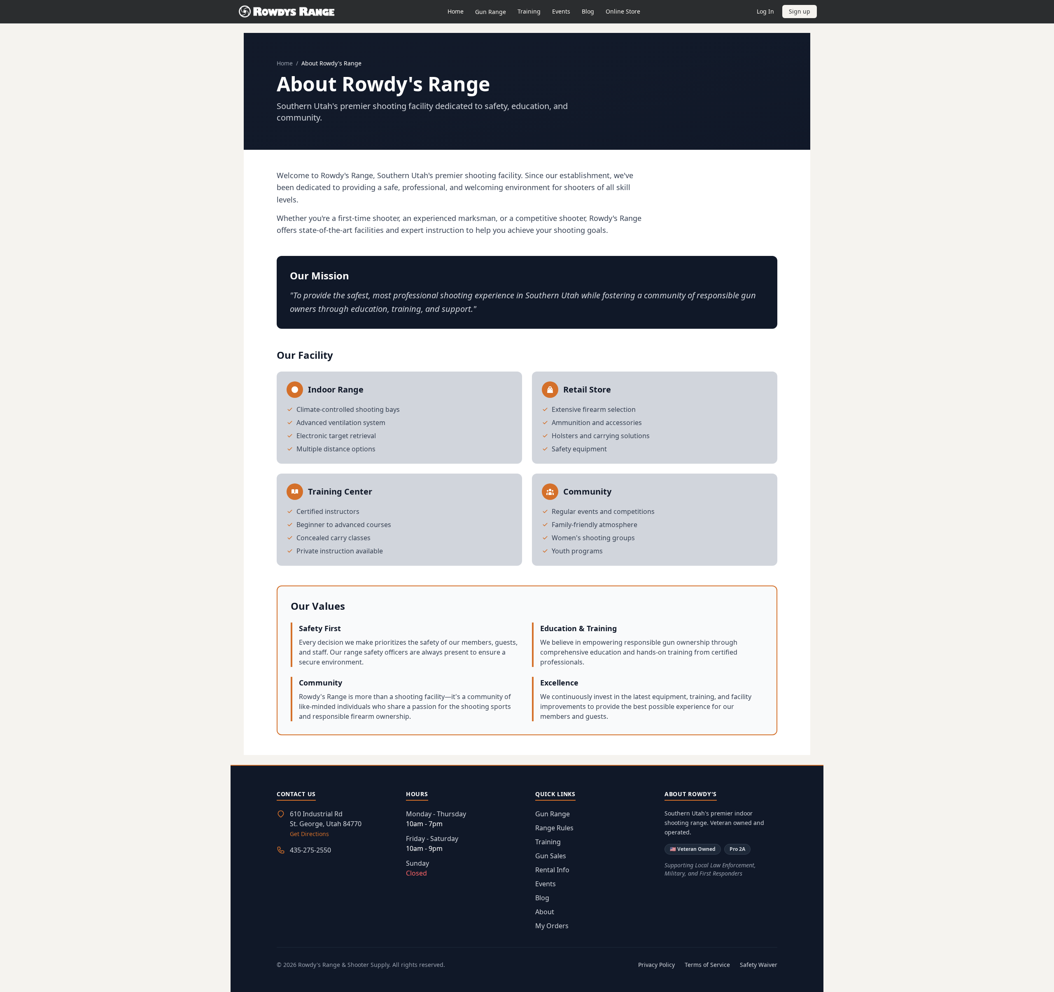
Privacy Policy (656, 965)
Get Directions (309, 834)
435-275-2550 (310, 850)
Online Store (623, 11)
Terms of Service (707, 965)
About (544, 911)
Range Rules (554, 827)
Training (529, 11)
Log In (765, 11)
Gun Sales (550, 855)
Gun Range (490, 12)
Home (456, 11)
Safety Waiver (758, 965)
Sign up (799, 11)
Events (561, 11)
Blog (588, 11)
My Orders (552, 925)
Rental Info (552, 869)
